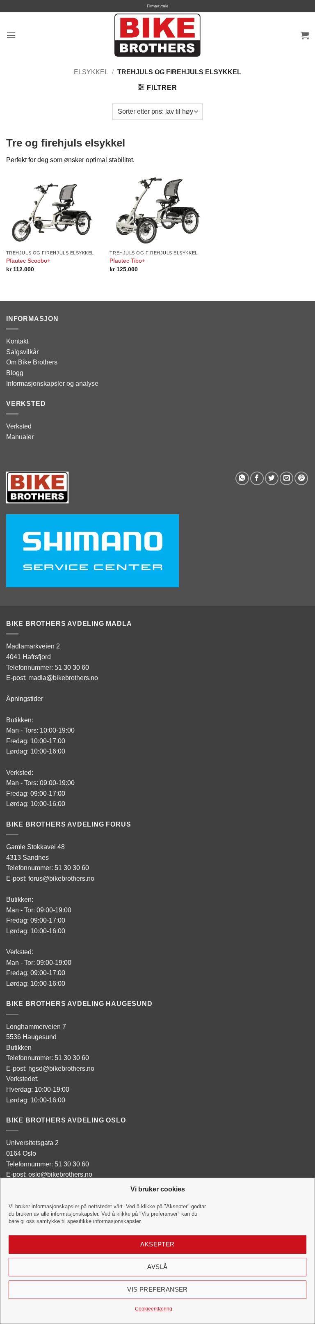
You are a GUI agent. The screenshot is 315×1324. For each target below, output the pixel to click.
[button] (11, 35)
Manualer (20, 436)
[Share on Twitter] (271, 478)
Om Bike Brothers (31, 362)
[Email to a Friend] (286, 478)
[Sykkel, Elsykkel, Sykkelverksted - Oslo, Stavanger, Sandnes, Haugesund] (157, 35)
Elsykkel (91, 72)
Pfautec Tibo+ (127, 260)
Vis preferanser (157, 1289)
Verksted (19, 426)
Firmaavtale (158, 6)
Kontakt (17, 341)
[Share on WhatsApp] (242, 478)
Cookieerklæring (153, 1309)
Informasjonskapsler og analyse (52, 383)
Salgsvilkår (22, 351)
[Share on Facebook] (257, 478)
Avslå (157, 1266)
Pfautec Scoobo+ (28, 260)
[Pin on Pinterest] (301, 478)
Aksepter (157, 1244)
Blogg (14, 372)
